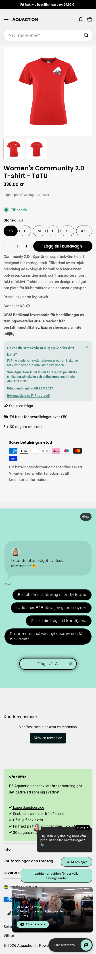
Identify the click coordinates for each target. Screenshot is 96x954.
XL (67, 231)
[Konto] (80, 19)
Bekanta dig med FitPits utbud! (28, 395)
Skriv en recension (48, 738)
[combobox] (48, 35)
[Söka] (86, 35)
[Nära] (87, 346)
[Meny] (6, 19)
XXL (84, 231)
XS (10, 231)
